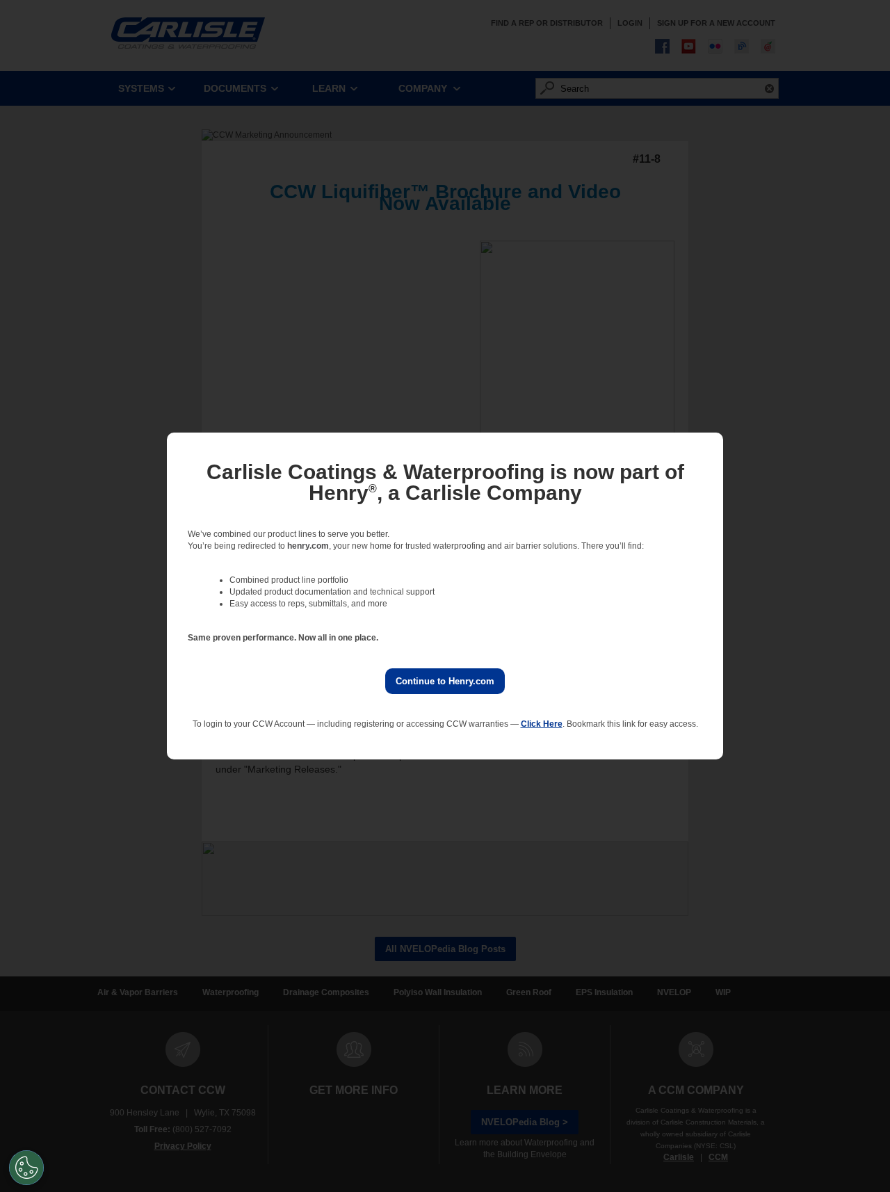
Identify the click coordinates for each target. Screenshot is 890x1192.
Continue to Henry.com (445, 681)
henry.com (308, 546)
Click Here (542, 724)
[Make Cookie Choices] (26, 1167)
